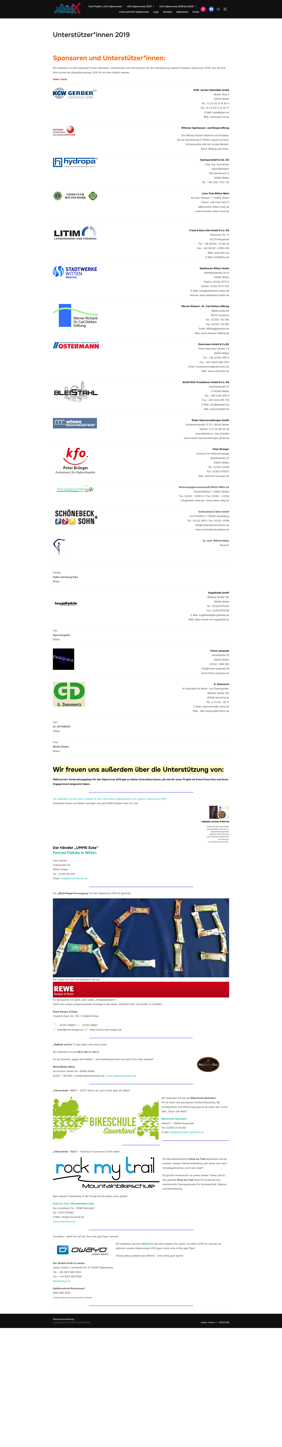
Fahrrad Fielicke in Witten (74, 853)
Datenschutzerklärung (63, 1319)
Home (196, 11)
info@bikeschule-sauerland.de (187, 1132)
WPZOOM (224, 1322)
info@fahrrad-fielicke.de (73, 878)
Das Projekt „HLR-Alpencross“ (106, 6)
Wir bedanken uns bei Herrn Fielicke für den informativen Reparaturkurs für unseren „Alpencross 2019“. (110, 798)
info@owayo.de (61, 1281)
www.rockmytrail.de (64, 1221)
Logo (156, 11)
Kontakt (167, 11)
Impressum (182, 11)
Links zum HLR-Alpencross (134, 11)
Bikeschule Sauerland (174, 1118)
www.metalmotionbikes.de (121, 1075)
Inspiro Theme (208, 1322)
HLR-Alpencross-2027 (139, 6)
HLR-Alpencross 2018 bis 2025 (176, 6)
